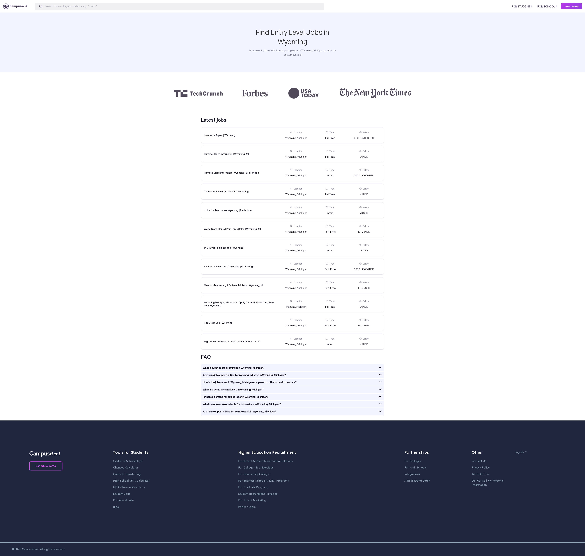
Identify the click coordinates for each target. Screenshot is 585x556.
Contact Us (479, 461)
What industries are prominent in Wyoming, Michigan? (233, 367)
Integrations (412, 474)
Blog (116, 507)
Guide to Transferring (127, 474)
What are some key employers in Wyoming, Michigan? (233, 389)
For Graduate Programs (253, 487)
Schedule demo (46, 466)
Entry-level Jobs (123, 500)
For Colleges (412, 461)
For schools (547, 6)
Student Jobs (121, 494)
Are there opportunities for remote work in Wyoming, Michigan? (239, 411)
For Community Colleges (254, 474)
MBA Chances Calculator (129, 487)
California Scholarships (128, 461)
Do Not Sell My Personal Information (488, 482)
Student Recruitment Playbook (258, 494)
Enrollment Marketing (252, 500)
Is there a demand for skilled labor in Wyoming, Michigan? (235, 396)
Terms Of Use (480, 474)
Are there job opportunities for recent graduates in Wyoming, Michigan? (244, 375)
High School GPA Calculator (131, 480)
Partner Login (247, 507)
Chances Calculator (125, 467)
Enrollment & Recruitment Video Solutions (265, 461)
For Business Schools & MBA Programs (263, 480)
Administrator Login (417, 480)
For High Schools (415, 467)
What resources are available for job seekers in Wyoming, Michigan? (242, 404)
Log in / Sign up (572, 6)
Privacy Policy (481, 467)
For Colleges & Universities (256, 467)
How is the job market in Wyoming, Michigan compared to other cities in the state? (250, 382)
